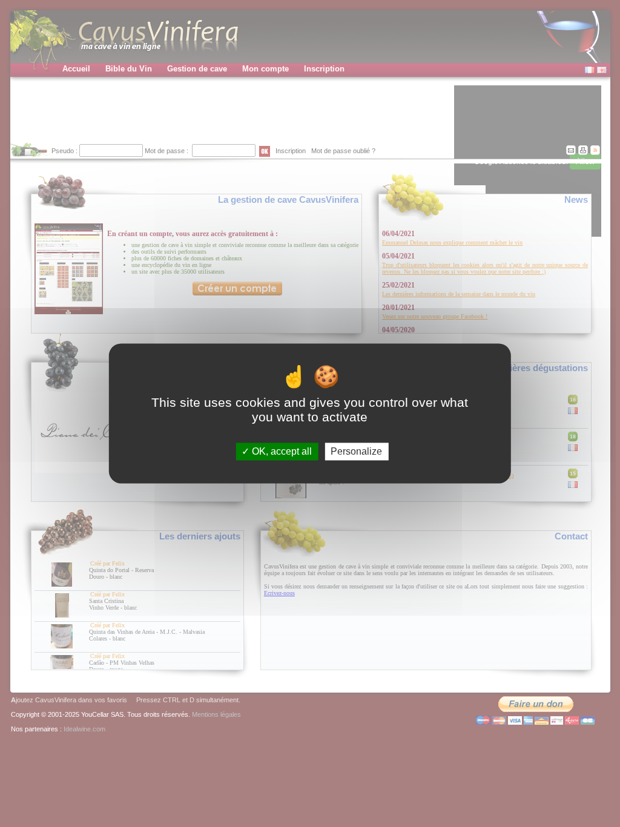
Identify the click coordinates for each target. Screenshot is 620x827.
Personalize (356, 451)
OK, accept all (280, 451)
